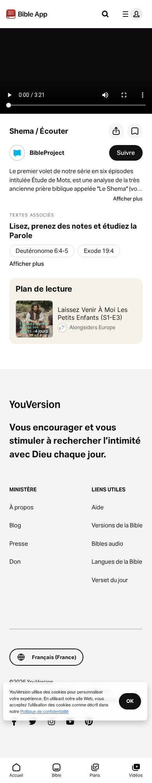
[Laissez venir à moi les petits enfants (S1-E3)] (76, 311)
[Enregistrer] (135, 131)
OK (130, 701)
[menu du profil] (131, 14)
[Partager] (116, 131)
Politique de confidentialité (44, 711)
